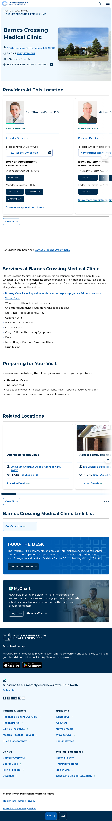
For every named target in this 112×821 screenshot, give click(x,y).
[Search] (99, 4)
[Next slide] (104, 156)
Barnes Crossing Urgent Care (52, 250)
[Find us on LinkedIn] (12, 698)
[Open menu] (108, 4)
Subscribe (9, 690)
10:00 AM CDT (88, 177)
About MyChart (35, 613)
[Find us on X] (15, 698)
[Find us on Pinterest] (19, 698)
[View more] (51, 65)
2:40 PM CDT (15, 199)
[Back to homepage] (15, 3)
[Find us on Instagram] (8, 698)
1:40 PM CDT (15, 191)
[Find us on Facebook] (4, 698)
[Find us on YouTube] (23, 698)
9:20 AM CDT (15, 177)
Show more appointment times (25, 207)
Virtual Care (12, 298)
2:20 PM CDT (34, 191)
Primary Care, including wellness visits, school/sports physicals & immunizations (53, 293)
